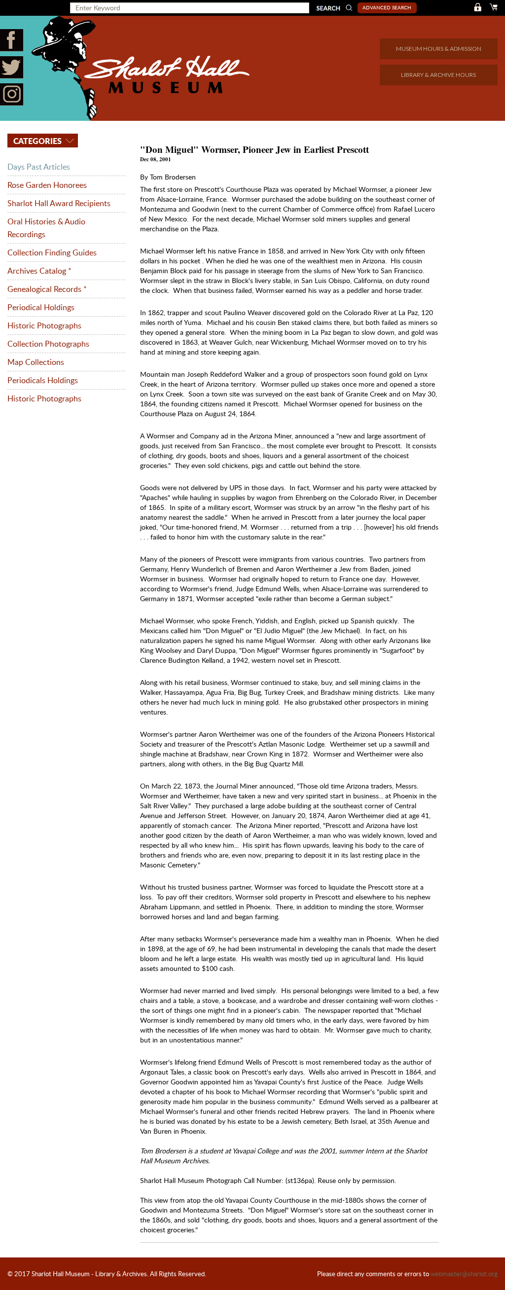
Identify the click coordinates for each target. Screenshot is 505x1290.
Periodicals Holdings (42, 380)
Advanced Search (386, 7)
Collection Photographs (48, 343)
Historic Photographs (44, 325)
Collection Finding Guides (52, 252)
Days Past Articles (38, 166)
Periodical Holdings (40, 307)
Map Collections (35, 362)
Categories (36, 140)
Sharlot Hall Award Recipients (58, 203)
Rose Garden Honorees (47, 184)
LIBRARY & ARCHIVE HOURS (438, 74)
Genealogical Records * (47, 289)
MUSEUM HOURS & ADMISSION (438, 48)
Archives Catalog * (39, 270)
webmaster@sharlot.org (464, 1273)
